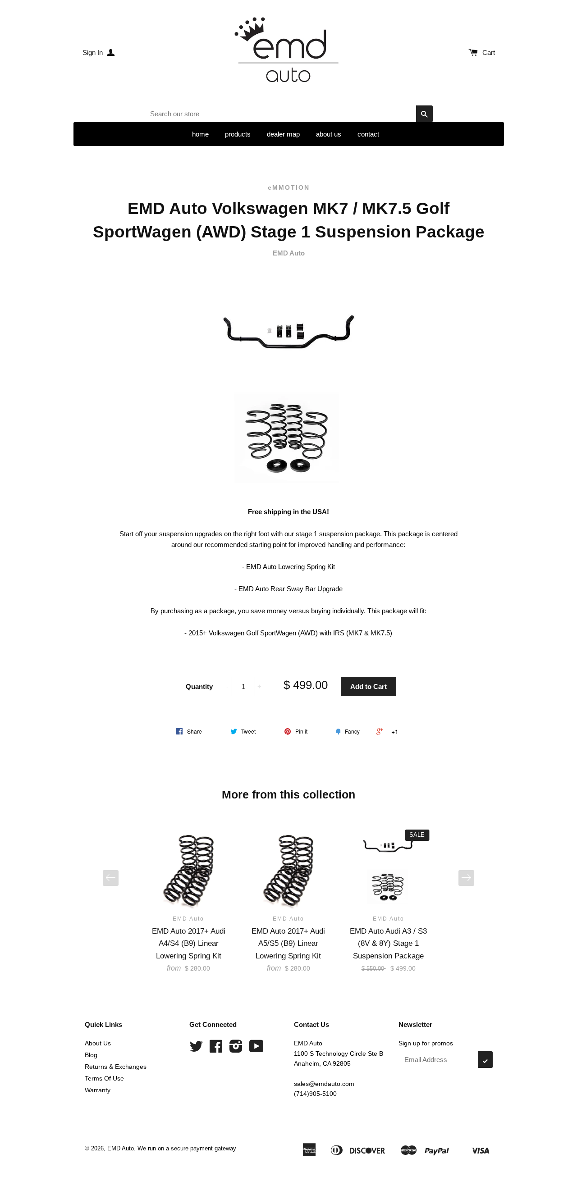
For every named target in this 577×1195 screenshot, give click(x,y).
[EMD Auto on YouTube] (256, 1049)
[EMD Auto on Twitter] (196, 1049)
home (200, 134)
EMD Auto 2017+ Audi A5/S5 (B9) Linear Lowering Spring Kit (288, 943)
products (238, 134)
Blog (91, 1054)
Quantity (199, 686)
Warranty (97, 1090)
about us (328, 134)
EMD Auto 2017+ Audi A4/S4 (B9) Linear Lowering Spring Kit (188, 943)
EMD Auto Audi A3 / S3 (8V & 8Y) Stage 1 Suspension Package (388, 943)
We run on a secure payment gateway (186, 1148)
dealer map (283, 134)
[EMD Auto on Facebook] (216, 1049)
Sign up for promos (425, 1043)
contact (368, 134)
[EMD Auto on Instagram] (236, 1049)
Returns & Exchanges (116, 1066)
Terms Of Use (104, 1078)
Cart (488, 52)
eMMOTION (289, 187)
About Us (98, 1043)
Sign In (93, 52)
